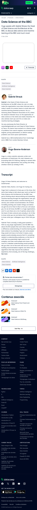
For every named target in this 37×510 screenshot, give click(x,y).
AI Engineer (23, 453)
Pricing (22, 365)
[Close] (34, 3)
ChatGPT (4, 408)
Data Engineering (25, 397)
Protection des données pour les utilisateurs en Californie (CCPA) (16, 501)
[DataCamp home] (13, 479)
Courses (22, 347)
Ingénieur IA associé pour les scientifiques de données (8, 467)
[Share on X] (18, 270)
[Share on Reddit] (14, 270)
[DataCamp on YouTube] (19, 484)
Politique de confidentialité (7, 497)
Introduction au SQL (7, 417)
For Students (23, 368)
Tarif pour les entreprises (8, 368)
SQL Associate (24, 448)
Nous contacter (5, 358)
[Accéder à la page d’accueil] (7, 8)
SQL (2, 397)
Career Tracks (24, 342)
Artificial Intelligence (7, 400)
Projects (22, 352)
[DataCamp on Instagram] (24, 484)
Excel (2, 405)
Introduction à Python (7, 415)
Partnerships (5, 352)
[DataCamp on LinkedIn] (13, 484)
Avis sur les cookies (20, 497)
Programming (24, 400)
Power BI (3, 402)
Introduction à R (5, 420)
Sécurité (12, 504)
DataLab (22, 358)
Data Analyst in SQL (7, 445)
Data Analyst (23, 445)
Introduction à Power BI (8, 423)
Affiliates (3, 350)
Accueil (4, 17)
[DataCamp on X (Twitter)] (8, 484)
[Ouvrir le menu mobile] (35, 8)
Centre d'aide (5, 355)
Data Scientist (24, 451)
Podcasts (11, 17)
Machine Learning (25, 394)
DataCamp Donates (25, 384)
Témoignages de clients (8, 377)
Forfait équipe (5, 370)
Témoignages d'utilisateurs (27, 379)
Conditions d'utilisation (21, 504)
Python (3, 391)
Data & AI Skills (5, 365)
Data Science (19, 17)
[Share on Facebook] (10, 270)
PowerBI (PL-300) (25, 456)
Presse (3, 344)
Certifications (23, 350)
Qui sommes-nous (6, 342)
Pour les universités (25, 382)
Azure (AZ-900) (24, 459)
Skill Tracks (23, 344)
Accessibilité (4, 504)
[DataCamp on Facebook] (2, 484)
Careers (3, 347)
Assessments (23, 355)
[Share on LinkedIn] (6, 270)
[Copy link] (2, 270)
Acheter (28, 2)
